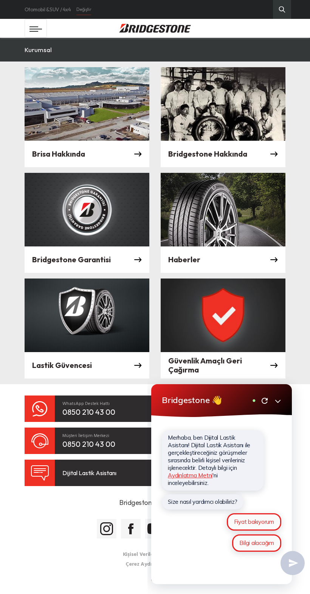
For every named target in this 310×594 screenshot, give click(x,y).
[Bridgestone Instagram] (106, 529)
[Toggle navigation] (36, 28)
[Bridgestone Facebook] (131, 529)
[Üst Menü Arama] (282, 9)
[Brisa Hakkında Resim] (87, 104)
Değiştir (83, 9)
